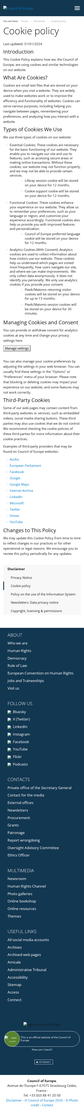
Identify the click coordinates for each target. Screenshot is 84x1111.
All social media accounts (28, 939)
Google (15, 478)
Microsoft (17, 503)
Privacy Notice (21, 577)
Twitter (15, 509)
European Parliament (25, 465)
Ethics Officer (19, 855)
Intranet (44, 1062)
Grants (13, 825)
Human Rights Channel (27, 886)
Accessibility (18, 977)
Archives (15, 947)
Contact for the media (26, 795)
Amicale (14, 962)
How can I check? (42, 1049)
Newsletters (18, 810)
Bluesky (19, 711)
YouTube (16, 522)
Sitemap (14, 984)
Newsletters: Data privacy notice (34, 602)
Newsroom (17, 878)
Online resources (22, 908)
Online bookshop (22, 901)
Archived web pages (24, 954)
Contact (47, 1105)
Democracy (17, 658)
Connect (15, 999)
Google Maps (19, 484)
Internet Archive (21, 490)
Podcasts (20, 764)
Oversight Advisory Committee (33, 847)
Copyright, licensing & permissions (36, 611)
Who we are (18, 643)
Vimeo (14, 515)
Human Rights (19, 650)
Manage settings (17, 348)
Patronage (16, 832)
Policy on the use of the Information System (43, 594)
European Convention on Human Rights (40, 673)
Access (13, 992)
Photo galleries (20, 893)
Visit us (13, 688)
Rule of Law (17, 665)
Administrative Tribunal (27, 969)
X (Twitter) (21, 719)
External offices (20, 802)
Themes (14, 916)
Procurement (19, 817)
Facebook (17, 472)
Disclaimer (16, 569)
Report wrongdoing (24, 840)
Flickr (17, 756)
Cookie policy (21, 586)
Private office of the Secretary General (40, 787)
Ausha (14, 459)
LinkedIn (16, 497)
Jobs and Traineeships (26, 680)
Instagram (21, 734)
